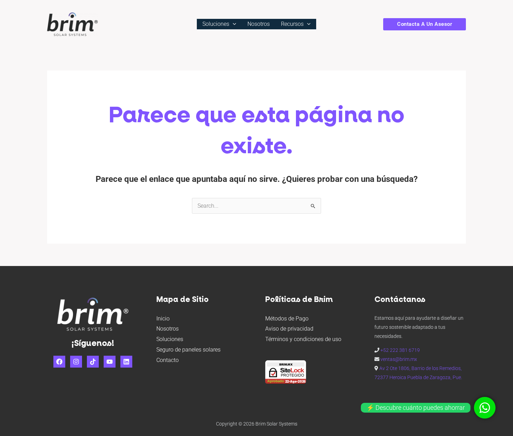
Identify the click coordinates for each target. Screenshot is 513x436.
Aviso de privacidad (289, 328)
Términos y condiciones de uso (303, 339)
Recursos (292, 24)
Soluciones (215, 24)
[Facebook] (59, 362)
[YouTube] (110, 362)
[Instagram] (76, 362)
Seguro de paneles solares (188, 349)
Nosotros (258, 24)
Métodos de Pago (286, 318)
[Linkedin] (126, 362)
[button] (232, 24)
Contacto (167, 360)
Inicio (163, 318)
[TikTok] (93, 362)
